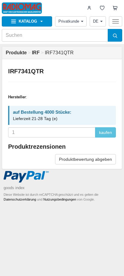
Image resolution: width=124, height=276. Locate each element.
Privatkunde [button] (68, 21)
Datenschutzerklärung (20, 199)
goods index (14, 188)
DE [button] (95, 21)
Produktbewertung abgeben (85, 159)
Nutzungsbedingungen (59, 199)
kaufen (105, 132)
